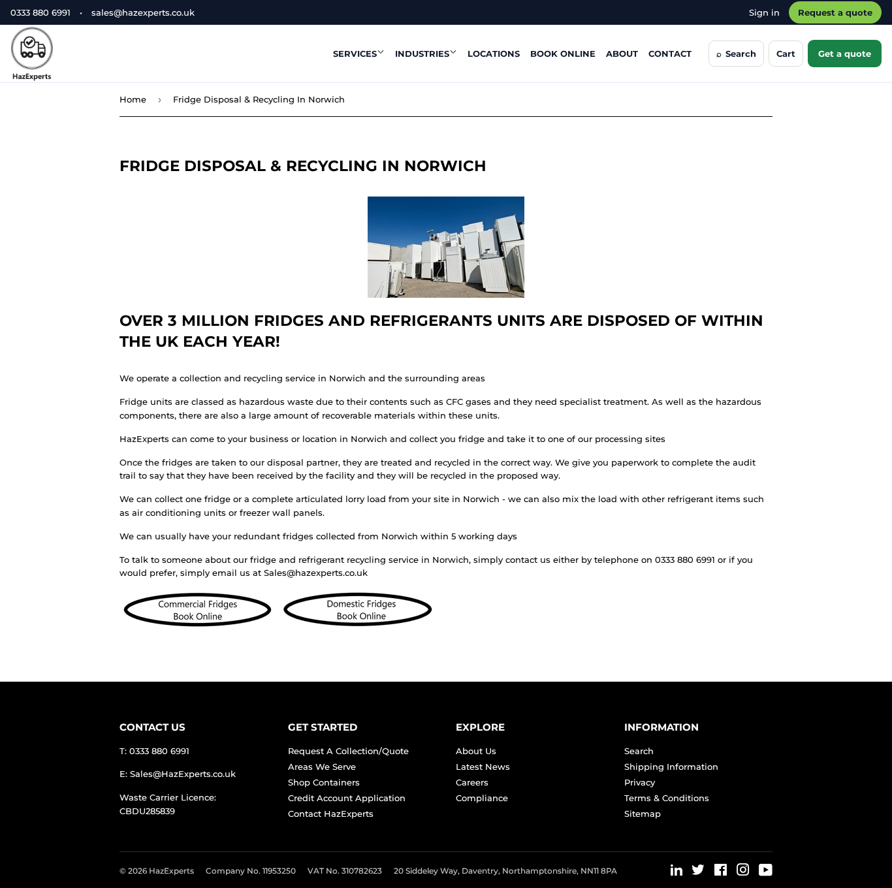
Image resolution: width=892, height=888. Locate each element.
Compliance (482, 798)
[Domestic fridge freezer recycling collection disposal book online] (357, 625)
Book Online (563, 53)
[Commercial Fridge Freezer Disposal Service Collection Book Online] (197, 625)
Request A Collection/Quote (348, 751)
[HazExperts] (64, 53)
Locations (494, 53)
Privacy (639, 782)
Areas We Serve (322, 766)
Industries (422, 53)
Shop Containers (324, 782)
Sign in (764, 12)
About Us (476, 751)
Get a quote (844, 53)
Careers (472, 782)
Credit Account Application (347, 798)
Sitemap (642, 813)
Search (639, 751)
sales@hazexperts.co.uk (143, 12)
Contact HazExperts (331, 813)
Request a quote (835, 12)
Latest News (483, 766)
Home (132, 99)
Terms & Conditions (666, 798)
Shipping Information (671, 766)
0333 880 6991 (40, 12)
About (622, 53)
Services (355, 53)
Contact (670, 53)
